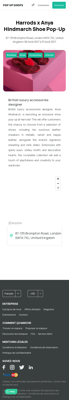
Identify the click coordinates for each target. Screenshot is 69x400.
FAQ (33, 333)
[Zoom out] (58, 183)
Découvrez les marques (15, 333)
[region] (34, 200)
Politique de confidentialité (16, 352)
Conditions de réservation (44, 347)
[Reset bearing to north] (58, 188)
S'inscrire (59, 5)
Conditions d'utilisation (14, 347)
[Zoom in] (58, 179)
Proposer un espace (36, 328)
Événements (9, 314)
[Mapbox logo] (15, 223)
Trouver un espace (12, 328)
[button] (33, 5)
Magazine (48, 309)
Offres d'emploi (32, 309)
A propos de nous (11, 309)
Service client (45, 333)
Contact (23, 314)
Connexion (43, 5)
